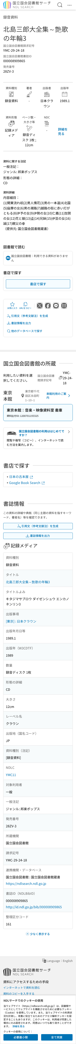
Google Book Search (25, 482)
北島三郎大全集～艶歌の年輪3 (28, 581)
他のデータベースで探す (26, 331)
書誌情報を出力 (21, 323)
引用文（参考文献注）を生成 (29, 316)
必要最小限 (21, 1037)
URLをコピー (25, 307)
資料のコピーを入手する (18, 994)
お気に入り (12, 307)
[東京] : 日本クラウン (21, 621)
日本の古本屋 (19, 476)
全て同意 (56, 1037)
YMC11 (11, 774)
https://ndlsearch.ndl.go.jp (26, 883)
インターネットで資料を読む (21, 987)
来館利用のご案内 (56, 396)
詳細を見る (63, 131)
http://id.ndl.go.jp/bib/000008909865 (34, 906)
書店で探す (38, 283)
